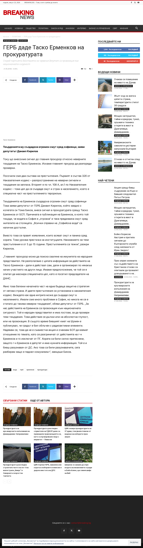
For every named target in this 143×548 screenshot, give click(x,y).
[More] (75, 80)
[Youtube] (138, 2)
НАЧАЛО (8, 28)
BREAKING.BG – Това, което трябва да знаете (41, 2)
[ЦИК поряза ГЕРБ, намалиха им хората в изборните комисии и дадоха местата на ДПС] (48, 452)
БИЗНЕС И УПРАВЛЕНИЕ (99, 28)
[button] (136, 28)
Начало (6, 36)
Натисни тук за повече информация (49, 543)
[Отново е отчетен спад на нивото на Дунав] (105, 165)
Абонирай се (132, 61)
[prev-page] (5, 481)
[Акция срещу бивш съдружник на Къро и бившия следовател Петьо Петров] (105, 193)
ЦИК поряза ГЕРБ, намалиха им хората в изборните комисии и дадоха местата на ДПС (48, 467)
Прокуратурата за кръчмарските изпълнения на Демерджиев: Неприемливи (16, 431)
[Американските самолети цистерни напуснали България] (105, 148)
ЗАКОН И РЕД (57, 28)
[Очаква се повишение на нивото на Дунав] (105, 85)
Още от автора (40, 400)
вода (15, 370)
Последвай (133, 49)
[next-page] (9, 481)
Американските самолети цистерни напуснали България (125, 145)
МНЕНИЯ (124, 28)
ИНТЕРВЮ (81, 28)
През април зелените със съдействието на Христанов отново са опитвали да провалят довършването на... (126, 267)
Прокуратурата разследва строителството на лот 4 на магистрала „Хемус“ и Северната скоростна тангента (15, 470)
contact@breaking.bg (81, 523)
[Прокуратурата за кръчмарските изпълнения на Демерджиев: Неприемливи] (17, 416)
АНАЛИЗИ (70, 28)
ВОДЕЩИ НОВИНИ (10, 41)
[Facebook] (131, 2)
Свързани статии (15, 400)
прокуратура (42, 370)
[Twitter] (134, 2)
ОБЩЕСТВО (31, 28)
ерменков (30, 370)
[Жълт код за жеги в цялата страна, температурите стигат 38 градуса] (105, 101)
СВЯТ (115, 28)
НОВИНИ (19, 28)
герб (21, 370)
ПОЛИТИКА (43, 28)
